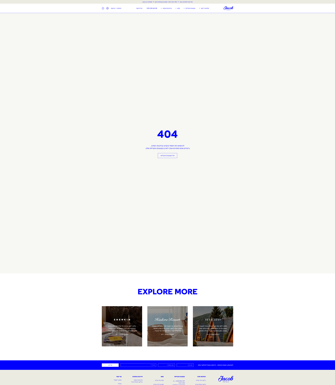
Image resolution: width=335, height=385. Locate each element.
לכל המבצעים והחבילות (167, 156)
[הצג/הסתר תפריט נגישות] (103, 8)
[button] (107, 8)
